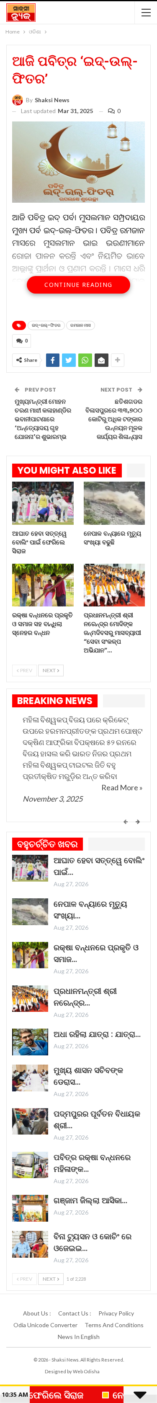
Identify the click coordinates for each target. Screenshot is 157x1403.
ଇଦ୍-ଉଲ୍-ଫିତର (46, 325)
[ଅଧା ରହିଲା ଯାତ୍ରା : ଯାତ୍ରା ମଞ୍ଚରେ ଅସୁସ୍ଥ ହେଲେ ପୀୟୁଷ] (30, 1042)
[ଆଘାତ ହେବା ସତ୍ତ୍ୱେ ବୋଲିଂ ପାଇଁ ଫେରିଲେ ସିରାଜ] (43, 503)
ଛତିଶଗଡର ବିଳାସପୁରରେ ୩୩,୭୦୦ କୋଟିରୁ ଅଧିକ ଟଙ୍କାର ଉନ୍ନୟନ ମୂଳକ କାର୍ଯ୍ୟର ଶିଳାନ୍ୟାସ (113, 419)
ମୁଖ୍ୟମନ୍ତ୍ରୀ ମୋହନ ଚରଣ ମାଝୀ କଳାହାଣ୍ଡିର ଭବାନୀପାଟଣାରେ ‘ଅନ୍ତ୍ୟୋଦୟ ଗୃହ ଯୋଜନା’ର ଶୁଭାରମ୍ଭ (43, 419)
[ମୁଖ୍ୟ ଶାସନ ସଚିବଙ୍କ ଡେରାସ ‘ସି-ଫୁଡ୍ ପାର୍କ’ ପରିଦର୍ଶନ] (30, 1078)
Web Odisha (86, 1371)
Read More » (122, 787)
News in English (79, 1336)
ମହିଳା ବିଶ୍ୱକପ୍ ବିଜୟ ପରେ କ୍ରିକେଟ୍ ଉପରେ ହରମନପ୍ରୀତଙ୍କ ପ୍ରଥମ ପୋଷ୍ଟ (82, 725)
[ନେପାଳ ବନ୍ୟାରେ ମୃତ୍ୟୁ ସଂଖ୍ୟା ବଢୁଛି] (114, 503)
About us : (37, 1313)
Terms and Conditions (114, 1324)
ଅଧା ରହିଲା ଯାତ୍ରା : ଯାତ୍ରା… (97, 1034)
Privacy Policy (116, 1313)
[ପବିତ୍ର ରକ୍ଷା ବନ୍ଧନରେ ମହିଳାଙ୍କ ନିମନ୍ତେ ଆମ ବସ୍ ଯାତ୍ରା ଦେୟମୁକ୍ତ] (30, 1165)
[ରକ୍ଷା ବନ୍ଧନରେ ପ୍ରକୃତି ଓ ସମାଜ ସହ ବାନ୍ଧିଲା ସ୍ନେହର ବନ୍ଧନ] (43, 585)
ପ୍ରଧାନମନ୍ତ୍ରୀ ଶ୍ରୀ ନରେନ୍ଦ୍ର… (85, 996)
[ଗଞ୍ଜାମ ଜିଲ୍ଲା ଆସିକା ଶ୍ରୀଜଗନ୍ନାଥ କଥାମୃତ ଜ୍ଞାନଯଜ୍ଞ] (30, 1208)
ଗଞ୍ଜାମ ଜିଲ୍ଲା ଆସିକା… (90, 1200)
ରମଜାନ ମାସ (80, 325)
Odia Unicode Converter (45, 1324)
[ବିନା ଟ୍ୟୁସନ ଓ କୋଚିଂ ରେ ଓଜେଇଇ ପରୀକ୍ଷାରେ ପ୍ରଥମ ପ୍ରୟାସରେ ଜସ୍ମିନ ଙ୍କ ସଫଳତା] (30, 1244)
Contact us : (74, 1313)
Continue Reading (78, 285)
